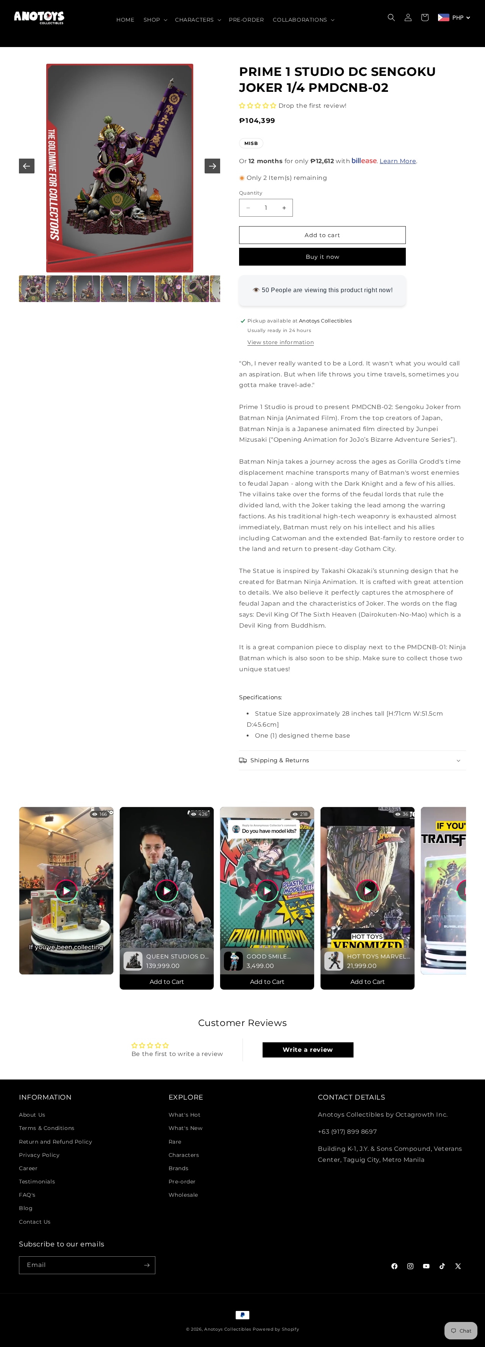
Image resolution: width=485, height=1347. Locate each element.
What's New (186, 1128)
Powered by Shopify (276, 1329)
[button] (155, 20)
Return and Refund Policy (55, 1141)
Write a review (308, 1049)
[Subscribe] (146, 1265)
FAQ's (27, 1194)
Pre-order (182, 1181)
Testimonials (37, 1181)
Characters (184, 1155)
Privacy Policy (39, 1155)
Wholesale (183, 1194)
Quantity (250, 193)
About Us (32, 1114)
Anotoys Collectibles (227, 1329)
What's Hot (185, 1114)
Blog (26, 1208)
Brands (179, 1168)
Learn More (398, 161)
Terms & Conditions (47, 1128)
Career (28, 1168)
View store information (280, 342)
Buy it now (323, 256)
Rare (175, 1141)
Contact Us (35, 1221)
